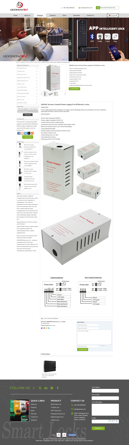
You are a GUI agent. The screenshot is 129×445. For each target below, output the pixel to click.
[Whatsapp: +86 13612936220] (22, 133)
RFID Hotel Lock (21, 68)
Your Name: (96, 387)
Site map (33, 414)
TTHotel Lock (21, 71)
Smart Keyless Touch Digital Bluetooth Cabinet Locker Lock (31, 190)
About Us (27, 15)
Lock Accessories (22, 87)
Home (15, 15)
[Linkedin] (25, 133)
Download (76, 15)
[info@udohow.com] (46, 328)
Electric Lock (20, 99)
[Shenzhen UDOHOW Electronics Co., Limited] (20, 10)
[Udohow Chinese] (72, 435)
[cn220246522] (49, 328)
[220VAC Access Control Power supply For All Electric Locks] (53, 78)
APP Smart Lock (21, 74)
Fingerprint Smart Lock (23, 77)
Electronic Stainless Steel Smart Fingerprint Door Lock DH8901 (31, 160)
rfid (52, 318)
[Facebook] (18, 133)
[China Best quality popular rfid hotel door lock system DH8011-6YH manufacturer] (20, 182)
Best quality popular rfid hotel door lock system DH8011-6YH (30, 182)
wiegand (56, 318)
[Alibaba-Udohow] (32, 133)
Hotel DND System (22, 90)
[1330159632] (44, 328)
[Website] (28, 133)
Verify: (94, 418)
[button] (62, 59)
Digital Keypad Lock (22, 80)
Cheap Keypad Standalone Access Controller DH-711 (29, 175)
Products (40, 15)
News (64, 15)
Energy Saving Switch (23, 93)
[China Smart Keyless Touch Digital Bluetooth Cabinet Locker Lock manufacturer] (20, 190)
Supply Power (37, 62)
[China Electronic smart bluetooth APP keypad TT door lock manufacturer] (20, 167)
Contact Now (28, 137)
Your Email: (96, 395)
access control (47, 318)
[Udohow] (59, 435)
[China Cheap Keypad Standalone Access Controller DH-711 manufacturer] (20, 175)
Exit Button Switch (22, 102)
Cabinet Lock (20, 84)
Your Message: (97, 402)
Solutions (53, 15)
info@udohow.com (86, 7)
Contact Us (90, 15)
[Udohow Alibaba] (64, 435)
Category (22, 62)
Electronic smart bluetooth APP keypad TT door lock (30, 167)
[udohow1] (42, 328)
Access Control (29, 62)
